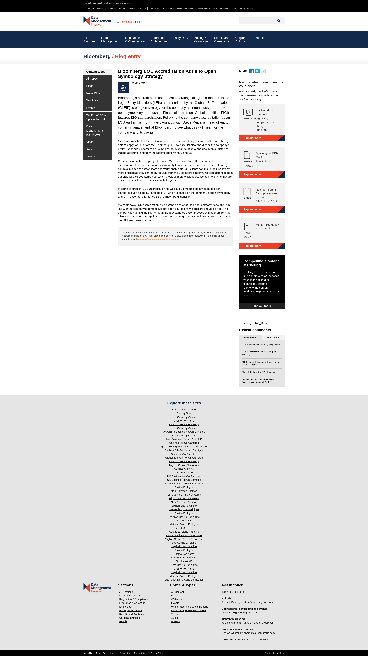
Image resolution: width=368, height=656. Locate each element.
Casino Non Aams (184, 420)
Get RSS (142, 8)
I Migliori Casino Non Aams (184, 517)
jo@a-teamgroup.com (245, 612)
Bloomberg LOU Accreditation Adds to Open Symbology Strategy (167, 74)
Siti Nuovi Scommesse (184, 557)
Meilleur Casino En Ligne (184, 524)
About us (90, 8)
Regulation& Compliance (135, 39)
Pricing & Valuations (130, 610)
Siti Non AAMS (184, 561)
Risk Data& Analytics (222, 39)
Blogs (89, 86)
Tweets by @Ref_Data (253, 323)
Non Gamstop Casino (184, 417)
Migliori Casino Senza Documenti (184, 539)
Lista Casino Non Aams (184, 565)
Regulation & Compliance (133, 599)
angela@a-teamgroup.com (259, 622)
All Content (177, 592)
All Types (92, 78)
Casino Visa (184, 520)
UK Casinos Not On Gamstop (184, 476)
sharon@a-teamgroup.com (259, 633)
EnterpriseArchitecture (158, 39)
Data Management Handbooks (94, 130)
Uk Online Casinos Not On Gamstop (178, 8)
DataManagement (110, 39)
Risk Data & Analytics (131, 614)
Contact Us (124, 653)
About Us (87, 653)
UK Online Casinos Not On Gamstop (184, 431)
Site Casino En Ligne (184, 542)
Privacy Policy (157, 653)
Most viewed (250, 337)
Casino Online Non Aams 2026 (184, 535)
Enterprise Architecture (132, 603)
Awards (131, 8)
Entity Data (180, 38)
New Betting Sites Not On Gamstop (214, 8)
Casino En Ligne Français (184, 531)
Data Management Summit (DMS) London (261, 344)
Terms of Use (140, 653)
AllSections (89, 39)
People (260, 38)
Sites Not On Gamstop (184, 454)
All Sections (126, 592)
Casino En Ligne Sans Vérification (184, 579)
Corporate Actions (129, 617)
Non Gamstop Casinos (243, 8)
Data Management (130, 595)
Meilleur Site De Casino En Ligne (184, 450)
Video (89, 141)
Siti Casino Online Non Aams (184, 494)
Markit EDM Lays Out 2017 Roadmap (259, 372)
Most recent (273, 337)
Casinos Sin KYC (184, 468)
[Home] (97, 21)
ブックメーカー (184, 528)
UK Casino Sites (184, 472)
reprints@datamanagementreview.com (158, 239)
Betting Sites (184, 413)
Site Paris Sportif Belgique (184, 509)
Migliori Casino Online (184, 505)
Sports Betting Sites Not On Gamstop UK (184, 446)
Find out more (262, 305)
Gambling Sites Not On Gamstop (184, 457)
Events (122, 8)
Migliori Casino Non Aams (184, 465)
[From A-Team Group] (126, 19)
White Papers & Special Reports (96, 117)
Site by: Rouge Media (275, 653)
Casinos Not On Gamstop (184, 424)
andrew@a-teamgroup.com (257, 602)
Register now (252, 137)
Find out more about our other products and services (107, 3)
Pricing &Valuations (201, 39)
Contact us (154, 8)
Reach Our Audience (106, 8)
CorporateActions (242, 39)
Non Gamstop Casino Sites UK (184, 439)
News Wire (93, 93)
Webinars (92, 100)
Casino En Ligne (184, 487)
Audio (89, 149)
